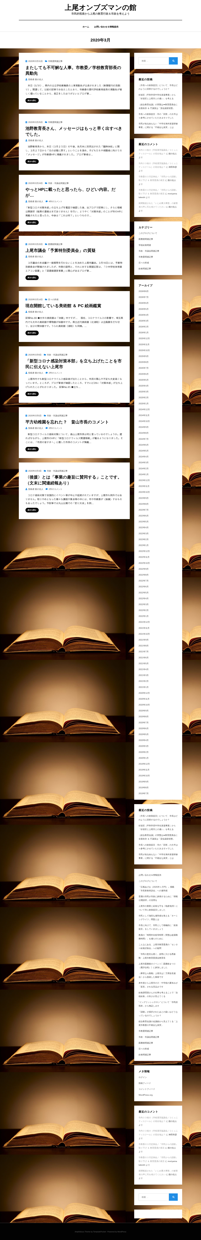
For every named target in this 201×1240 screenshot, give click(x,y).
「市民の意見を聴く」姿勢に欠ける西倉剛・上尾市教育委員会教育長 (157, 956)
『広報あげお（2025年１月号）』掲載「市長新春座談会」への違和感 (156, 889)
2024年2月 (144, 468)
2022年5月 (144, 592)
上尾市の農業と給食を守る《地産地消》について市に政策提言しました (158, 908)
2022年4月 (144, 598)
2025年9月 (144, 356)
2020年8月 (144, 716)
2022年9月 (144, 569)
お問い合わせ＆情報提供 (106, 26)
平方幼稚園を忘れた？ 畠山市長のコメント (67, 422)
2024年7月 (144, 439)
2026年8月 (144, 291)
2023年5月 (144, 521)
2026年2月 (144, 326)
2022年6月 (144, 586)
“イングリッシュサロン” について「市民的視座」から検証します (158, 1004)
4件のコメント (55, 201)
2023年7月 (144, 510)
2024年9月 (144, 427)
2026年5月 (144, 309)
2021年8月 (144, 645)
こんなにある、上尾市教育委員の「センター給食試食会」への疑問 (158, 946)
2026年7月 (144, 297)
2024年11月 (144, 415)
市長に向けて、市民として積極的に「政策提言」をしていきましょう (158, 927)
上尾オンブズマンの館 (100, 7)
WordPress (121, 1232)
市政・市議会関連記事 (58, 183)
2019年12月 (144, 764)
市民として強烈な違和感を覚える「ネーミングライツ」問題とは (158, 918)
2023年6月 (144, 516)
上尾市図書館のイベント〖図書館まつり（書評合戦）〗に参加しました (157, 966)
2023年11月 (144, 486)
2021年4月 (144, 669)
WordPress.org (146, 1095)
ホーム (86, 26)
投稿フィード (145, 1083)
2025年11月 (144, 344)
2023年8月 (144, 504)
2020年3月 (144, 746)
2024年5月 (144, 451)
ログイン (143, 1077)
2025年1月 (144, 403)
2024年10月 (144, 421)
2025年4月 (144, 386)
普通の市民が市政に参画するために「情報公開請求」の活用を (158, 898)
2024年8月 (144, 433)
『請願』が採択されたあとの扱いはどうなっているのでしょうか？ (158, 1014)
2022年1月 (144, 616)
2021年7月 (144, 651)
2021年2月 (144, 681)
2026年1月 (144, 332)
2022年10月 (144, 563)
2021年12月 (144, 622)
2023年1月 (144, 545)
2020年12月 (144, 693)
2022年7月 (144, 580)
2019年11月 (144, 770)
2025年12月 (144, 338)
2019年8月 (144, 787)
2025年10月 (144, 350)
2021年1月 (144, 687)
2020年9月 (144, 710)
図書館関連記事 (55, 244)
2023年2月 (144, 539)
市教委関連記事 (55, 61)
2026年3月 (144, 321)
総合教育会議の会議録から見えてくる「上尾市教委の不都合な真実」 (158, 1023)
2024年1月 (144, 474)
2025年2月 (144, 397)
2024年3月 (144, 462)
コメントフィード (147, 1089)
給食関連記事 (145, 268)
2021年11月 (144, 628)
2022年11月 (144, 557)
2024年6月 (144, 445)
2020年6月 (144, 728)
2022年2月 (144, 610)
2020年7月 (144, 722)
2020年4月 (144, 740)
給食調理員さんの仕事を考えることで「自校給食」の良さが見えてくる (158, 994)
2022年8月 (144, 575)
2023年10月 (144, 492)
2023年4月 (144, 527)
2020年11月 (144, 699)
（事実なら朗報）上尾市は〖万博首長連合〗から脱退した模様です (157, 975)
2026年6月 (144, 303)
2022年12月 (144, 551)
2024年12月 (144, 409)
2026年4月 (144, 315)
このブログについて (148, 233)
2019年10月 (144, 775)
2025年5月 (144, 380)
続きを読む (32, 100)
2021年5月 (144, 663)
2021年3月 (144, 675)
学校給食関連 (145, 245)
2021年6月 (144, 657)
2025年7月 (144, 368)
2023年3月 (144, 533)
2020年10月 (144, 705)
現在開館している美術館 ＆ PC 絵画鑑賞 (63, 305)
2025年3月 (144, 391)
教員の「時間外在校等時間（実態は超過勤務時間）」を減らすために (158, 937)
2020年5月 (144, 734)
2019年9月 (144, 781)
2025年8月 (144, 362)
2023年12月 (144, 480)
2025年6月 (144, 374)
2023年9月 (144, 498)
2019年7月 (144, 793)
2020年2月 (144, 752)
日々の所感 (53, 299)
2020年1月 (144, 758)
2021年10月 (144, 634)
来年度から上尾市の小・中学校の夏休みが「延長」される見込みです (158, 985)
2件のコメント (55, 373)
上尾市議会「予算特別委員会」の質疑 (60, 250)
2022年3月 (144, 604)
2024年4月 (144, 456)
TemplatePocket (99, 1232)
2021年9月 (144, 640)
